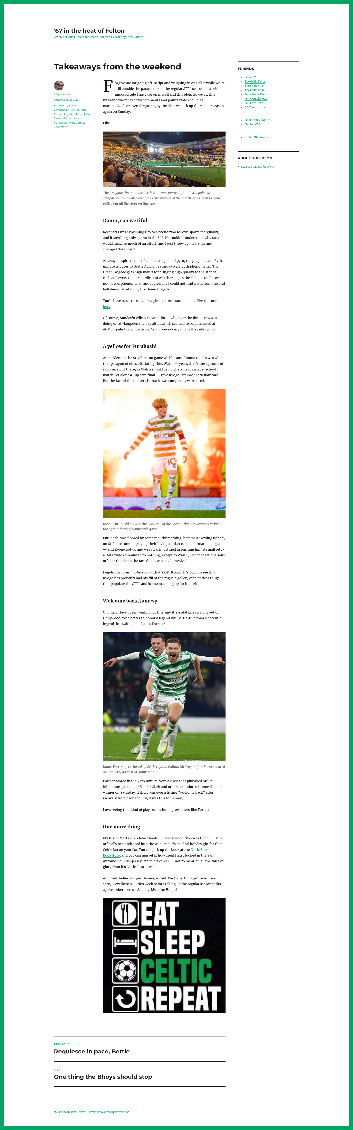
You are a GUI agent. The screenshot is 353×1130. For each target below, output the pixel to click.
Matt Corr (75, 122)
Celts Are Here (254, 103)
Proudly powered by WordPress (109, 1112)
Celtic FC (250, 77)
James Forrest (63, 118)
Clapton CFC (252, 124)
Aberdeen (60, 105)
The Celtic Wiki (254, 90)
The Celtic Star (254, 86)
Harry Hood (82, 114)
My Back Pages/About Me (257, 166)
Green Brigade (64, 114)
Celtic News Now (255, 94)
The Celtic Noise (255, 81)
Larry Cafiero (62, 94)
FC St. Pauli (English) (258, 120)
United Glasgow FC (257, 137)
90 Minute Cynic (255, 107)
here (106, 306)
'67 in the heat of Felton (89, 30)
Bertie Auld (78, 109)
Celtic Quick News (256, 98)
